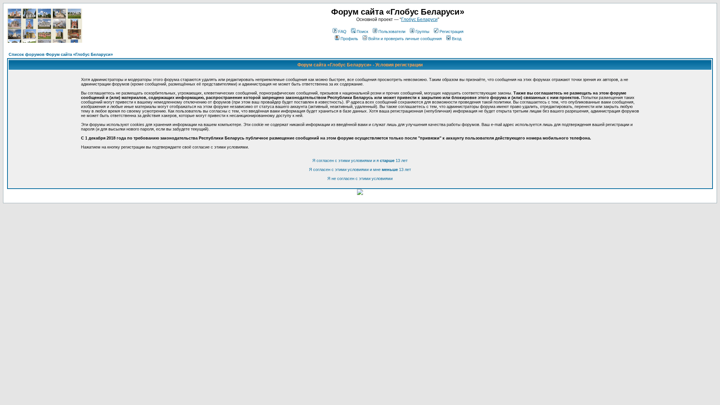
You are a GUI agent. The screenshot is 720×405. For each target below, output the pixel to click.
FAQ (342, 31)
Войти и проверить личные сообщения (405, 38)
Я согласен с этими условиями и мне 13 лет (360, 169)
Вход (456, 38)
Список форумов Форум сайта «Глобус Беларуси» (61, 54)
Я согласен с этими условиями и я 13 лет (360, 160)
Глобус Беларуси (419, 19)
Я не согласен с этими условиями (360, 178)
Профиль (349, 38)
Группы (422, 31)
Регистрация (452, 31)
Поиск (362, 31)
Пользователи (391, 31)
